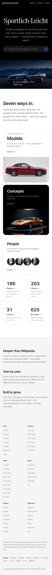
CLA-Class (31, 434)
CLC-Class (31, 438)
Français (21, 558)
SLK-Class (31, 469)
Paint (29, 523)
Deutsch (13, 558)
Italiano (28, 558)
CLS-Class (31, 450)
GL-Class (6, 469)
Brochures (31, 527)
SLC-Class (31, 473)
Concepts (40, 3)
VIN (29, 531)
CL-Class (31, 430)
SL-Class (31, 465)
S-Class (6, 446)
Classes (6, 511)
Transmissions (32, 511)
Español (36, 558)
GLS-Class (7, 493)
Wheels (30, 519)
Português (44, 558)
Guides (5, 527)
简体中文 (32, 561)
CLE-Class (31, 442)
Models (32, 3)
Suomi (11, 561)
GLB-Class (7, 477)
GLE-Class (7, 489)
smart (5, 454)
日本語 (18, 561)
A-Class (6, 430)
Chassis (30, 515)
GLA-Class (7, 473)
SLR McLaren (32, 477)
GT (29, 485)
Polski (5, 561)
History (47, 3)
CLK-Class (31, 446)
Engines (30, 507)
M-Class (6, 497)
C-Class (6, 438)
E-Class (6, 442)
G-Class (6, 465)
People (5, 531)
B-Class (6, 434)
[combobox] (26, 49)
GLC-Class (7, 485)
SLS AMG (31, 481)
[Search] (46, 49)
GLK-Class (7, 481)
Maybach (6, 450)
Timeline (6, 515)
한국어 (24, 561)
